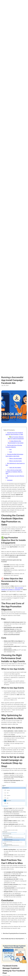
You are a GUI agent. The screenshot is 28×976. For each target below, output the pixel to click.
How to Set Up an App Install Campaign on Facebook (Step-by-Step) (14, 471)
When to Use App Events (15, 461)
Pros (10, 449)
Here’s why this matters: (15, 467)
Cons (10, 451)
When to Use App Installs (15, 458)
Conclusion (10, 480)
